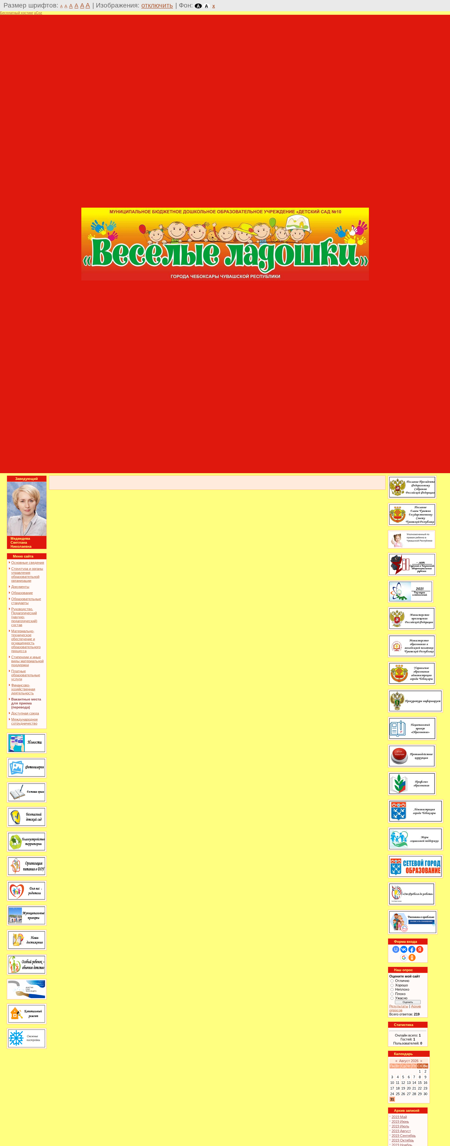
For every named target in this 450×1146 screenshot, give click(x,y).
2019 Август (401, 1131)
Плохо (400, 994)
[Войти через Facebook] (411, 949)
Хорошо (401, 985)
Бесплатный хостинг (16, 13)
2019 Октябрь (403, 1140)
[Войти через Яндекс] (419, 949)
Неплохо (402, 989)
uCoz (38, 13)
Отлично (402, 981)
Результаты (398, 1006)
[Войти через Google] (404, 957)
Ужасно (401, 998)
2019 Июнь (400, 1122)
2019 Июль (400, 1126)
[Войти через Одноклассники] (412, 957)
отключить (157, 5)
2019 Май (399, 1117)
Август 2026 (408, 1061)
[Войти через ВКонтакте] (403, 949)
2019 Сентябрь (404, 1136)
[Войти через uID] (395, 949)
